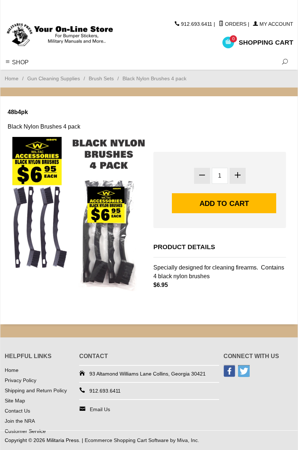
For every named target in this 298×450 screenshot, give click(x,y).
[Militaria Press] (59, 35)
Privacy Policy (20, 380)
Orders (235, 24)
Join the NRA (20, 421)
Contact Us (17, 411)
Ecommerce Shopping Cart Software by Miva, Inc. (142, 440)
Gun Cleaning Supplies (53, 78)
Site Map (15, 401)
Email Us (100, 409)
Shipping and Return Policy (36, 390)
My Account (275, 24)
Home (12, 78)
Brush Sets (101, 78)
